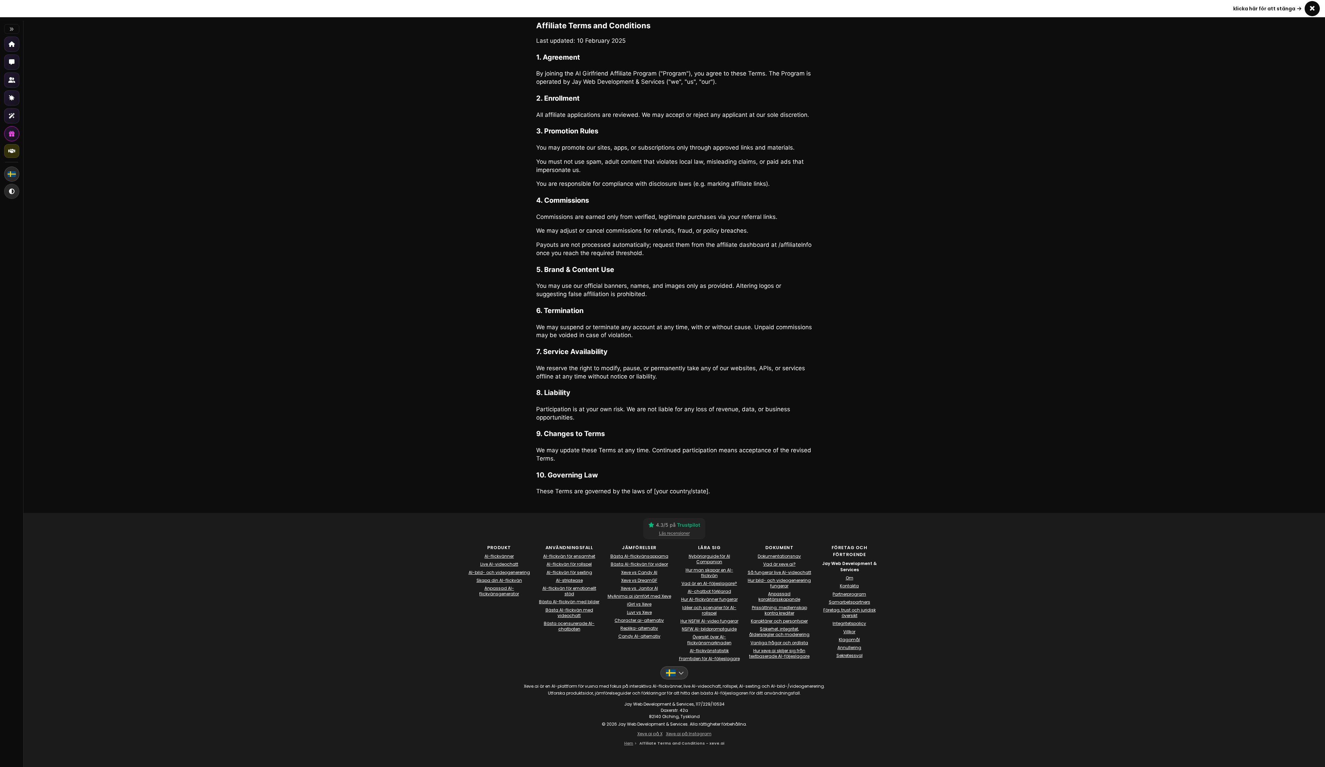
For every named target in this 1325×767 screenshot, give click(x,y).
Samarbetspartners (849, 602)
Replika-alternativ (639, 628)
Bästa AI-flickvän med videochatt (569, 612)
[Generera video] (11, 115)
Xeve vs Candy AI (639, 572)
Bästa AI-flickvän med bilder (569, 602)
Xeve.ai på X (649, 734)
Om (849, 578)
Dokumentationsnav (779, 556)
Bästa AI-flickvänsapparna (639, 556)
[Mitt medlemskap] (11, 133)
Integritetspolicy (849, 623)
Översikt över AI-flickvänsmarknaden (709, 639)
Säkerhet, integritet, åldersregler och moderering (779, 631)
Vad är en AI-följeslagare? (709, 583)
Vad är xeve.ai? (779, 564)
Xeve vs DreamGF (639, 580)
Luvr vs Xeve (639, 612)
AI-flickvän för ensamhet (569, 556)
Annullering (849, 647)
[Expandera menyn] (11, 29)
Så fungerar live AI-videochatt (779, 572)
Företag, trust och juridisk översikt (849, 612)
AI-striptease (569, 580)
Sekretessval (849, 655)
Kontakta (849, 586)
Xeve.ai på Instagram (688, 734)
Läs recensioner (674, 533)
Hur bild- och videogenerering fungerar (779, 583)
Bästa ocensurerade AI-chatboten (569, 626)
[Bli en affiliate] (11, 151)
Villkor (849, 632)
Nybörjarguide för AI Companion (709, 559)
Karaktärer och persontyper (779, 621)
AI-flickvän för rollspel (569, 564)
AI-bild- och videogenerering (499, 572)
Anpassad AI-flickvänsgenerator (499, 591)
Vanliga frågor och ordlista (779, 643)
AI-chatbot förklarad (709, 591)
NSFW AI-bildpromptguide (709, 629)
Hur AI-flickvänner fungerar (709, 599)
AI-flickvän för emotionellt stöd (569, 591)
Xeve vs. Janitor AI (639, 588)
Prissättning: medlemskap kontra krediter (779, 610)
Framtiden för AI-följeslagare (709, 659)
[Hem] (11, 44)
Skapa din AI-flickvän (499, 580)
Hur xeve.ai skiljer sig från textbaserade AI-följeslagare (779, 653)
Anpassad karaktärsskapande (779, 596)
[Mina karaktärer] (11, 80)
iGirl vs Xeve (639, 604)
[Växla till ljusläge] (11, 191)
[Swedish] (11, 174)
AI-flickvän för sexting (569, 572)
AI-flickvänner (499, 556)
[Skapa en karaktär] (11, 97)
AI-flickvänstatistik (709, 651)
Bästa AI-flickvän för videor (639, 564)
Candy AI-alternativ (639, 636)
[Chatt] (11, 62)
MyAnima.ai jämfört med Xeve (639, 596)
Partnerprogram (849, 594)
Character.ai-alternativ (639, 620)
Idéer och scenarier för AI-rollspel (709, 610)
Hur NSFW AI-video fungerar (709, 621)
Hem (628, 743)
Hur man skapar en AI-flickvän (709, 572)
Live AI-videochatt (499, 564)
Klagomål (849, 640)
